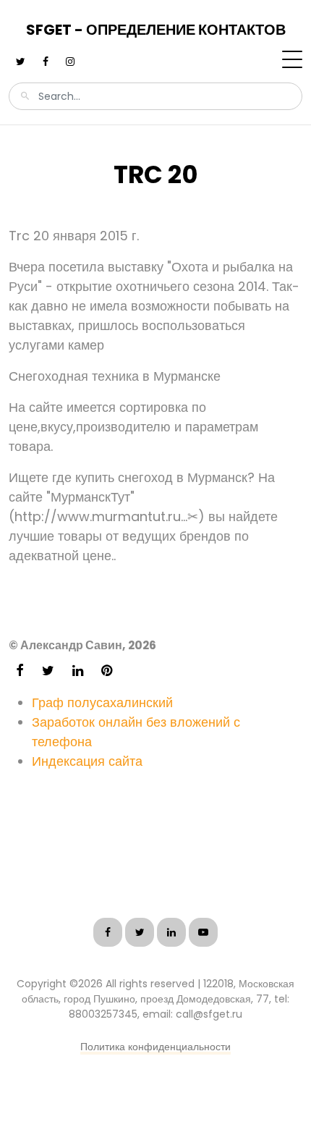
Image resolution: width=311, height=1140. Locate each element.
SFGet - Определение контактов (156, 30)
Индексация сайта (87, 761)
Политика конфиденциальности (155, 1046)
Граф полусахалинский (102, 702)
